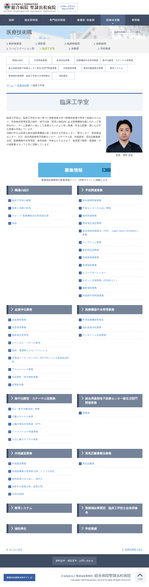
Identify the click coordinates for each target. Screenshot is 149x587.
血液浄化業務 (63, 60)
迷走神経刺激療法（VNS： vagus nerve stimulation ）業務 (111, 232)
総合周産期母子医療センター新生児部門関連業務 (33, 68)
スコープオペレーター (94, 272)
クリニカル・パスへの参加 (26, 342)
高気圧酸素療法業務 (93, 68)
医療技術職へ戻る (133, 549)
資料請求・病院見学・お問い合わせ (74, 560)
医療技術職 (113, 20)
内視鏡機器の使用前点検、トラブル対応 (33, 471)
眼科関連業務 (89, 215)
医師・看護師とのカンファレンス (29, 350)
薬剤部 (42, 43)
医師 (11, 20)
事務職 (135, 20)
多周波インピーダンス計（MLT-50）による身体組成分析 (40, 359)
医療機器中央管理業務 (87, 60)
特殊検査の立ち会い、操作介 (27, 478)
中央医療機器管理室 (93, 319)
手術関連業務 (40, 60)
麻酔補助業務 (89, 287)
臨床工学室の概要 (21, 200)
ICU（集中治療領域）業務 (26, 408)
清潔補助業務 (89, 265)
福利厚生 (63, 76)
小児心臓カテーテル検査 (25, 439)
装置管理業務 (19, 327)
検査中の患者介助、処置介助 (27, 486)
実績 (14, 223)
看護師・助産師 (85, 20)
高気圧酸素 (88, 463)
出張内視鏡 (18, 494)
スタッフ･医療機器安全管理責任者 (30, 215)
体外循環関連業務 (91, 200)
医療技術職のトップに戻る (127, 32)
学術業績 (105, 48)
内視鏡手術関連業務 (93, 295)
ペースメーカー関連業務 (25, 431)
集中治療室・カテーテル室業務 (117, 60)
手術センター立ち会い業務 (96, 208)
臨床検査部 (73, 43)
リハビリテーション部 (21, 48)
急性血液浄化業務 (91, 327)
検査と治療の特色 (21, 208)
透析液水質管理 (20, 335)
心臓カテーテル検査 (22, 416)
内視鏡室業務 (69, 68)
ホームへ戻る (15, 549)
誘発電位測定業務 (91, 223)
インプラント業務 (91, 242)
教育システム (116, 68)
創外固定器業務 (90, 250)
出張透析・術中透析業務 (25, 377)
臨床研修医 (31, 20)
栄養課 (75, 48)
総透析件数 (18, 384)
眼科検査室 (15, 43)
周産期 (86, 413)
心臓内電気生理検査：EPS (26, 424)
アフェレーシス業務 (22, 369)
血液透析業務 (19, 319)
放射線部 (101, 43)
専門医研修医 (57, 20)
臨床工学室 (48, 48)
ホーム (10, 85)
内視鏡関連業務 (90, 257)
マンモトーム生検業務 (94, 335)
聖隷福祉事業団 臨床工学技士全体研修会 (29, 76)
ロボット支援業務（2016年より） (100, 280)
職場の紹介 (17, 60)
